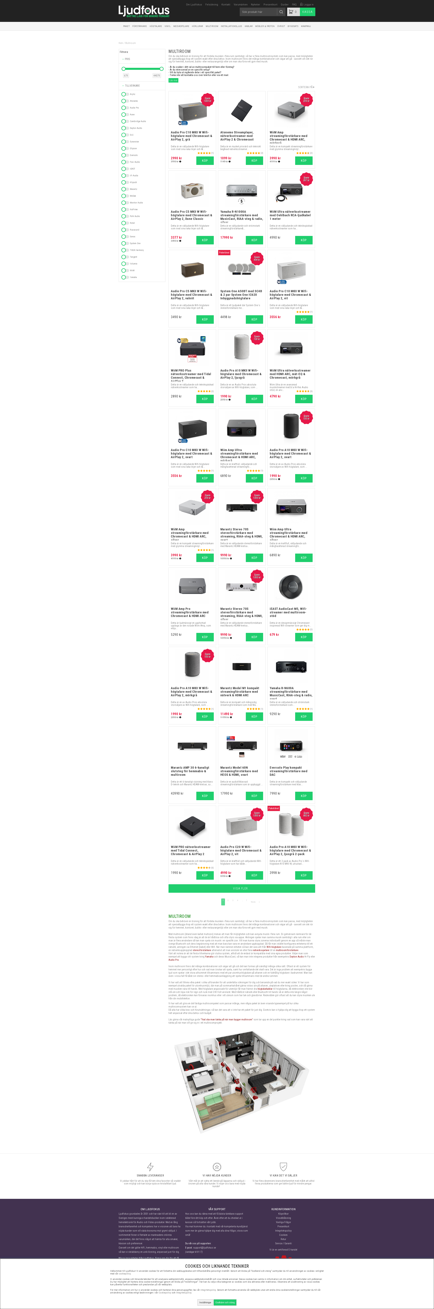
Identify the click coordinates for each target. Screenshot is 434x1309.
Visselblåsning (283, 1218)
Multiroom (212, 26)
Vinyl (168, 26)
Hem (121, 43)
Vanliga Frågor (283, 1222)
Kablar (249, 26)
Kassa (307, 12)
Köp (304, 240)
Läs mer (173, 80)
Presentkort (271, 4)
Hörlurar (197, 26)
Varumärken (241, 4)
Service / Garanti (283, 1243)
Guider (285, 4)
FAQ (294, 4)
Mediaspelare (181, 26)
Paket (126, 26)
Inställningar (205, 1302)
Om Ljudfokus (194, 4)
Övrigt (281, 26)
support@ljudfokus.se (204, 1247)
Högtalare (156, 26)
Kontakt (226, 4)
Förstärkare (139, 26)
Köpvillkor (283, 1213)
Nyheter (255, 4)
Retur (283, 1239)
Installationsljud (231, 26)
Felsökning (211, 4)
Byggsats (293, 26)
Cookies (283, 1235)
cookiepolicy (125, 1273)
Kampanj (306, 26)
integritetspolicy (208, 1290)
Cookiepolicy (165, 1292)
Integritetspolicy (283, 1230)
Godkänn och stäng (225, 1302)
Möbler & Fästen (265, 26)
